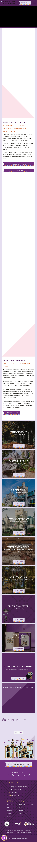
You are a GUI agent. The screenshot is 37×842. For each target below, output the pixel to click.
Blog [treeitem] (7, 807)
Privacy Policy (9, 832)
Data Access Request (18, 830)
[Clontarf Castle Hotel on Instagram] (13, 775)
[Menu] (34, 3)
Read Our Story (19, 678)
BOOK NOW (25, 3)
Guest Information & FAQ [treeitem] (26, 804)
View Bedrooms (12, 413)
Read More (19, 170)
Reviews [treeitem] (8, 816)
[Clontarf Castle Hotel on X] (18, 775)
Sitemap (17, 832)
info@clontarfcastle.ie (17, 795)
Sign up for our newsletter (18, 764)
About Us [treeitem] (9, 804)
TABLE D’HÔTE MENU (18, 164)
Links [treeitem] (20, 807)
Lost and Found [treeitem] (10, 813)
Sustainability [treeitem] (23, 813)
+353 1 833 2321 (16, 792)
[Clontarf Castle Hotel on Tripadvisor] (24, 775)
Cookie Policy (8, 830)
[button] (4, 837)
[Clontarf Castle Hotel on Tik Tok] (29, 775)
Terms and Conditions (26, 832)
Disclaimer (27, 830)
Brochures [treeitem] (9, 810)
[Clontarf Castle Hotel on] (8, 775)
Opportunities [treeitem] (23, 810)
